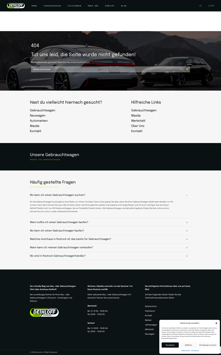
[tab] (110, 195)
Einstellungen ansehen (207, 345)
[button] (216, 323)
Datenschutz (185, 350)
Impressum (195, 350)
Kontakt (148, 316)
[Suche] (187, 69)
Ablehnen (188, 345)
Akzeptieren (170, 345)
